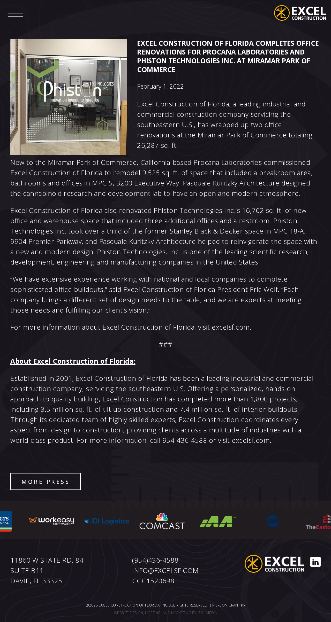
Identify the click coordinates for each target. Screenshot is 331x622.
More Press (45, 481)
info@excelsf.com (165, 570)
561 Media (207, 612)
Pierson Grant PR (228, 605)
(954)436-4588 (155, 560)
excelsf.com (231, 327)
